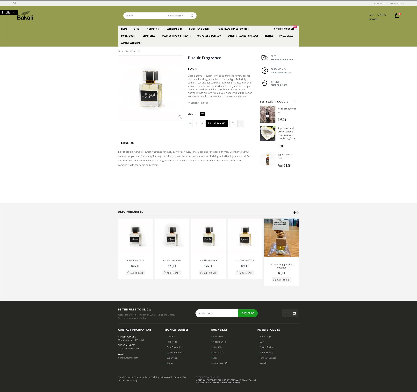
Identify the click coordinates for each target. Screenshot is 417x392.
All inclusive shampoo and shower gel (286, 112)
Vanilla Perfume (208, 260)
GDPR (262, 341)
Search (192, 16)
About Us (217, 347)
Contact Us (218, 352)
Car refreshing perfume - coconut (282, 266)
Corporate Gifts (220, 363)
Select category (175, 15)
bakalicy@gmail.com (128, 357)
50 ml (202, 113)
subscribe (248, 313)
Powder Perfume (135, 260)
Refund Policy (266, 352)
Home (119, 51)
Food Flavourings (175, 347)
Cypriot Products (175, 352)
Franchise (218, 336)
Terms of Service (267, 357)
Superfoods (173, 357)
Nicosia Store (397, 3)
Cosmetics (172, 336)
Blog (215, 357)
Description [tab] (127, 142)
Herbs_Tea (172, 341)
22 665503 (373, 19)
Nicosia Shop (219, 341)
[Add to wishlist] (232, 123)
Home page (265, 336)
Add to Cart (219, 123)
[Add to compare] (240, 123)
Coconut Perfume (245, 260)
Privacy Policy (266, 347)
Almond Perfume (172, 260)
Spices (170, 363)
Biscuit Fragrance (204, 58)
